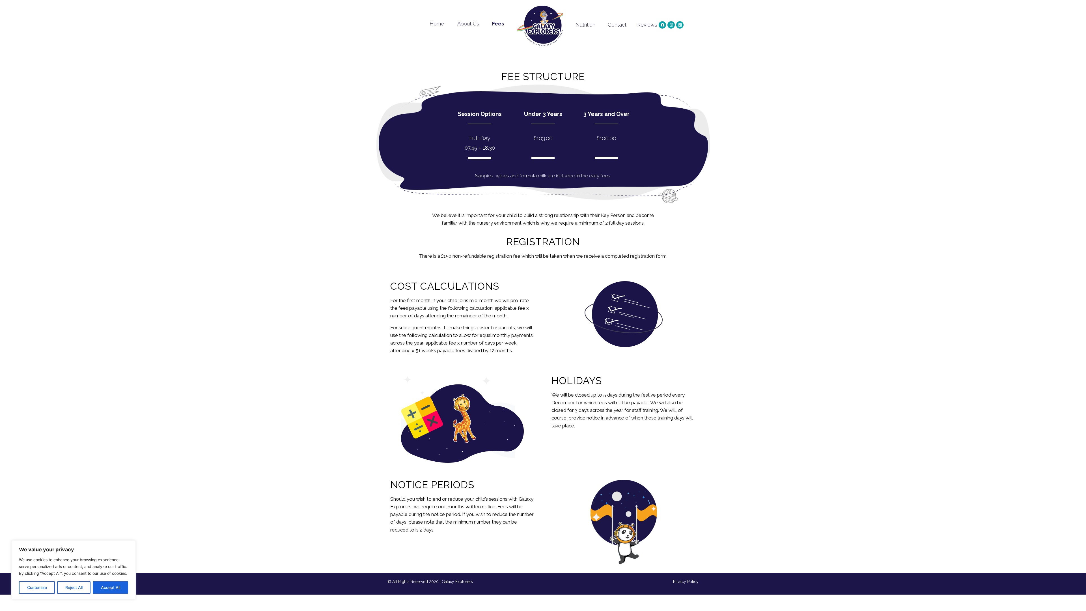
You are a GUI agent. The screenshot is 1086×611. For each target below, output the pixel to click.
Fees (498, 24)
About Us (468, 24)
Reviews (647, 25)
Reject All (74, 587)
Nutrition (585, 25)
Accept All (110, 587)
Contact (617, 25)
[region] (73, 570)
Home (437, 24)
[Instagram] (671, 25)
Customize (37, 587)
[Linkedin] (680, 25)
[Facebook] (662, 25)
